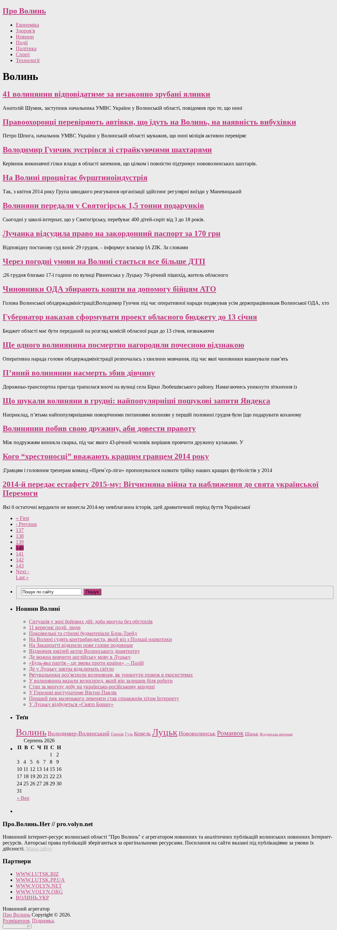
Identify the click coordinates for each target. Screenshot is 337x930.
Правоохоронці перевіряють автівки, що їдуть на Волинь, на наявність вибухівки (149, 122)
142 (20, 559)
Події (22, 42)
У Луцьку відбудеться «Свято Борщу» (71, 704)
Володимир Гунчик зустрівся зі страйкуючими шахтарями (107, 149)
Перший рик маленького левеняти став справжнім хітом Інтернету (104, 698)
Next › (22, 571)
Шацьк (251, 733)
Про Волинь (24, 11)
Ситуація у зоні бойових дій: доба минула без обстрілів (91, 621)
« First (22, 518)
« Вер (23, 798)
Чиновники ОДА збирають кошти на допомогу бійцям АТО (109, 289)
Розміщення (16, 920)
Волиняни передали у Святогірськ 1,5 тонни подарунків (103, 205)
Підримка (43, 920)
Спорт (23, 54)
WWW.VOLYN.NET (39, 886)
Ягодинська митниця (276, 734)
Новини (25, 36)
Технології (27, 60)
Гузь (129, 734)
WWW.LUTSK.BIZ (37, 874)
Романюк (230, 733)
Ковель (142, 733)
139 (20, 542)
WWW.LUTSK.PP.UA (40, 880)
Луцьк (164, 732)
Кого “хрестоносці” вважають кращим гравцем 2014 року (106, 456)
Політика (26, 48)
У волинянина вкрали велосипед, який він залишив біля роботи (101, 680)
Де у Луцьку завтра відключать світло (71, 669)
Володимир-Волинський (79, 733)
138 (20, 536)
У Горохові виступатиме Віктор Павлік (73, 692)
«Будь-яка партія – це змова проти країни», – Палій (86, 663)
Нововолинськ (197, 733)
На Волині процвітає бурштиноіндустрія (75, 177)
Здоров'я (25, 31)
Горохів (117, 734)
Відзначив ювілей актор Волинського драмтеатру (84, 651)
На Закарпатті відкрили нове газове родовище (81, 645)
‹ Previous (26, 524)
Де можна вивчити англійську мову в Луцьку (80, 657)
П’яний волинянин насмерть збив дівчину (79, 373)
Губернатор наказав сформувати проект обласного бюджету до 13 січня (130, 317)
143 (20, 565)
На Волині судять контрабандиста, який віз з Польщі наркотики (100, 639)
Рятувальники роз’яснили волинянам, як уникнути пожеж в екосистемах (111, 675)
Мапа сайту (38, 848)
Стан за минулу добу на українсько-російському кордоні (92, 686)
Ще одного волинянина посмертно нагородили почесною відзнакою (123, 345)
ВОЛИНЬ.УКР (32, 897)
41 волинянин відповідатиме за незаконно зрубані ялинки (106, 94)
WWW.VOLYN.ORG (39, 891)
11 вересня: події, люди (55, 627)
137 (20, 530)
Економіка (27, 25)
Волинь (31, 732)
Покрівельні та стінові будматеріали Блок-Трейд (83, 633)
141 (20, 554)
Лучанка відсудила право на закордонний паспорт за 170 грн (111, 233)
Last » (22, 577)
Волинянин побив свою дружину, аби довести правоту (99, 428)
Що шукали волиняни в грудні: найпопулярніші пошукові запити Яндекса (136, 400)
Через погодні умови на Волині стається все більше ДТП (104, 261)
